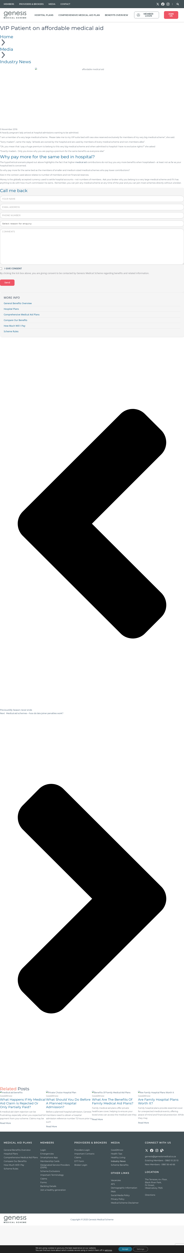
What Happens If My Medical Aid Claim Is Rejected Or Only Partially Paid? (23, 1103)
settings (108, 1250)
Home (6, 36)
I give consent (13, 268)
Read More (5, 1123)
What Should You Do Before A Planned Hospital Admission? (68, 1103)
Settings (140, 1249)
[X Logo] (157, 4)
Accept (125, 1249)
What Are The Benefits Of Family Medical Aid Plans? (112, 1101)
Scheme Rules (11, 331)
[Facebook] (162, 4)
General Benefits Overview (18, 303)
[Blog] (162, 1150)
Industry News (15, 61)
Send (7, 282)
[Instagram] (168, 4)
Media (6, 49)
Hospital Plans (11, 308)
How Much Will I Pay (14, 325)
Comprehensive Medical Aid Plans (22, 314)
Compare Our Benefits (15, 320)
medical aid (81, 162)
